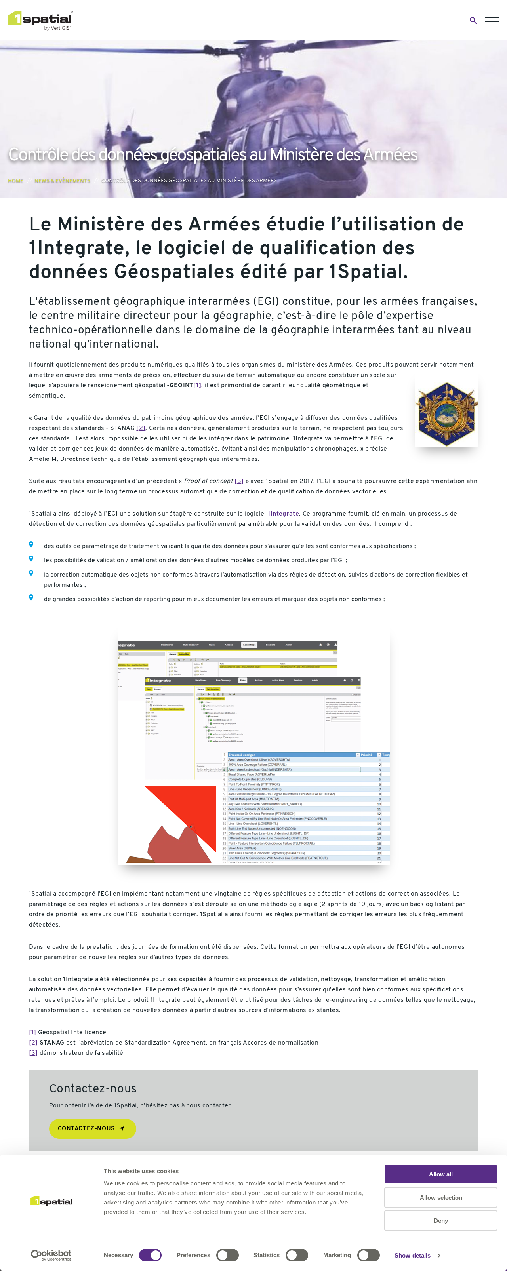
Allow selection (441, 1197)
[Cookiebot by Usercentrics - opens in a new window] (51, 1255)
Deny (441, 1220)
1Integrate (283, 514)
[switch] (227, 1255)
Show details (413, 1255)
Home (15, 181)
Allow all (441, 1174)
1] (199, 385)
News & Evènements (62, 181)
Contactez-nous (86, 1129)
